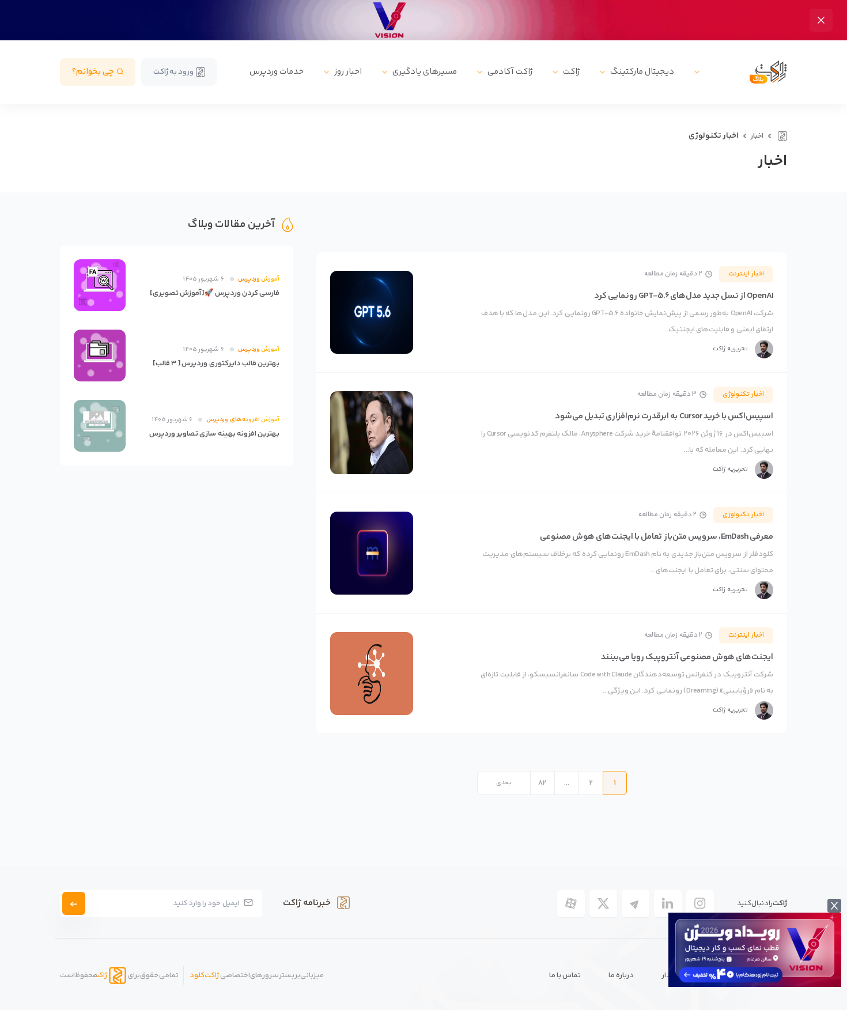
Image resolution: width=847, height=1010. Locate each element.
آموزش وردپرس (258, 279)
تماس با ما (565, 975)
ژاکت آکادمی (509, 71)
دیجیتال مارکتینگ (642, 71)
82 (542, 783)
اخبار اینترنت (746, 273)
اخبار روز (348, 71)
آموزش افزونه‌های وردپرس (242, 420)
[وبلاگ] (781, 136)
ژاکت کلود (204, 975)
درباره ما (621, 975)
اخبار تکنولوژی (743, 394)
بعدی (504, 783)
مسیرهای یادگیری (424, 71)
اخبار (757, 136)
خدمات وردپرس (276, 71)
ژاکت (571, 71)
